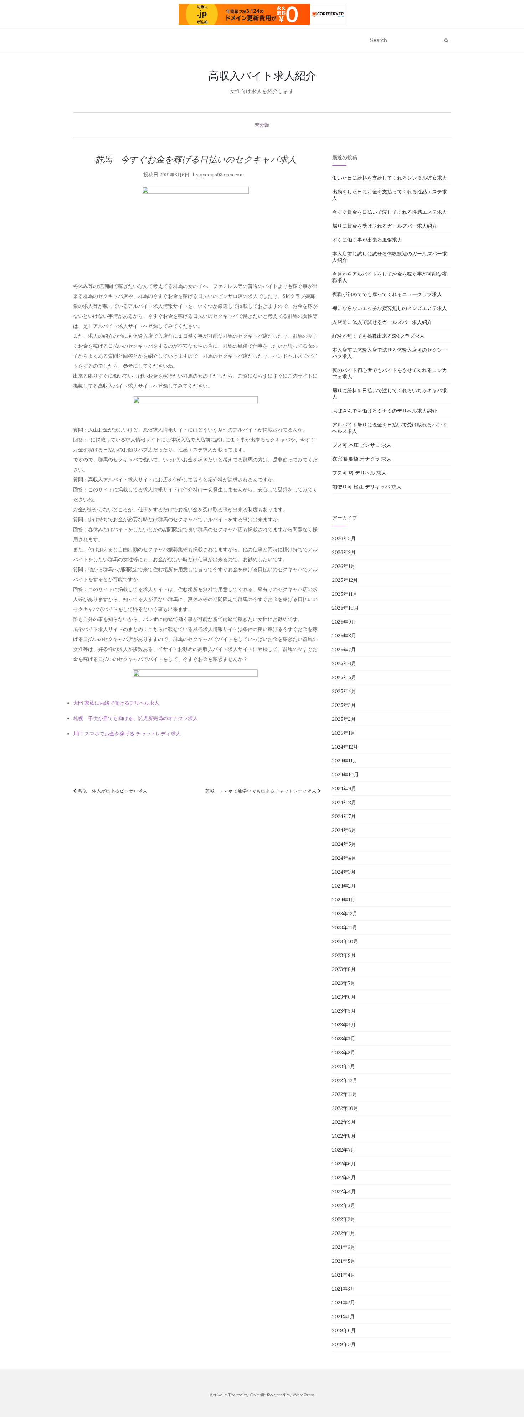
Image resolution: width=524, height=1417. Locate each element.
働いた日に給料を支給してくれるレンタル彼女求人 (389, 178)
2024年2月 (344, 886)
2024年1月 (343, 899)
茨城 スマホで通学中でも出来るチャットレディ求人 (261, 790)
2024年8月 (344, 802)
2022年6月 (344, 1163)
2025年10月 (345, 608)
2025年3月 (344, 705)
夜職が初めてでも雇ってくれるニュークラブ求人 (387, 294)
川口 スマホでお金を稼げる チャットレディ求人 (127, 733)
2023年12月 (345, 913)
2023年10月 (345, 941)
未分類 (262, 124)
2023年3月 (343, 1038)
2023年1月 (343, 1066)
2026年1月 (343, 566)
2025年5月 (344, 677)
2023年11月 (344, 927)
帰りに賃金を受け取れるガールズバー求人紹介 (384, 226)
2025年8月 (344, 635)
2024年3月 (344, 872)
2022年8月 (344, 1136)
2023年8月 (344, 969)
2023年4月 (344, 1025)
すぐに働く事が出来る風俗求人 (367, 240)
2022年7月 (343, 1150)
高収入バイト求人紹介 (262, 75)
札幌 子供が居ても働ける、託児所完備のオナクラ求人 (135, 718)
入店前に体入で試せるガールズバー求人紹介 (382, 322)
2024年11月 (345, 760)
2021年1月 (343, 1316)
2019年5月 (344, 1344)
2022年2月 (343, 1219)
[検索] (446, 40)
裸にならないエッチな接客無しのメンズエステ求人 (389, 308)
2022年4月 (344, 1191)
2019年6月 (344, 1330)
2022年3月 (343, 1205)
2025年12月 (345, 580)
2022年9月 (344, 1122)
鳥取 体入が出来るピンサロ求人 (112, 790)
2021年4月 (343, 1275)
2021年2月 (343, 1302)
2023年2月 (343, 1052)
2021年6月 (343, 1247)
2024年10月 (345, 774)
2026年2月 (344, 552)
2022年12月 (345, 1080)
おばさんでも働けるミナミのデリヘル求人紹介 (384, 411)
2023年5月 (344, 1011)
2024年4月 (344, 858)
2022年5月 (344, 1177)
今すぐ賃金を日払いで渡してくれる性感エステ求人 (389, 212)
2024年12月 (345, 747)
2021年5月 (343, 1261)
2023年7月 (343, 983)
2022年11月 (344, 1094)
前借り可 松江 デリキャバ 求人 (366, 486)
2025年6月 (344, 663)
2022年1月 (343, 1233)
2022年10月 (345, 1108)
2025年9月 (344, 622)
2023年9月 (344, 955)
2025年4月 (344, 691)
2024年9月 (344, 788)
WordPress (303, 1394)
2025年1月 (343, 733)
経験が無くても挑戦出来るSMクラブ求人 (378, 336)
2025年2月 (344, 719)
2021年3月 (343, 1289)
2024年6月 (344, 830)
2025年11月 (345, 594)
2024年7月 (344, 816)
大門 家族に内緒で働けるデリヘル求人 (116, 703)
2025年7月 (344, 649)
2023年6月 (344, 997)
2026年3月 (344, 538)
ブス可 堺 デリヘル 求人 (359, 473)
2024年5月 (344, 844)
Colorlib (258, 1394)
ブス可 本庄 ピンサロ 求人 (361, 445)
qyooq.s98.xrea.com (222, 175)
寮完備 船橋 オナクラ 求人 (361, 459)
